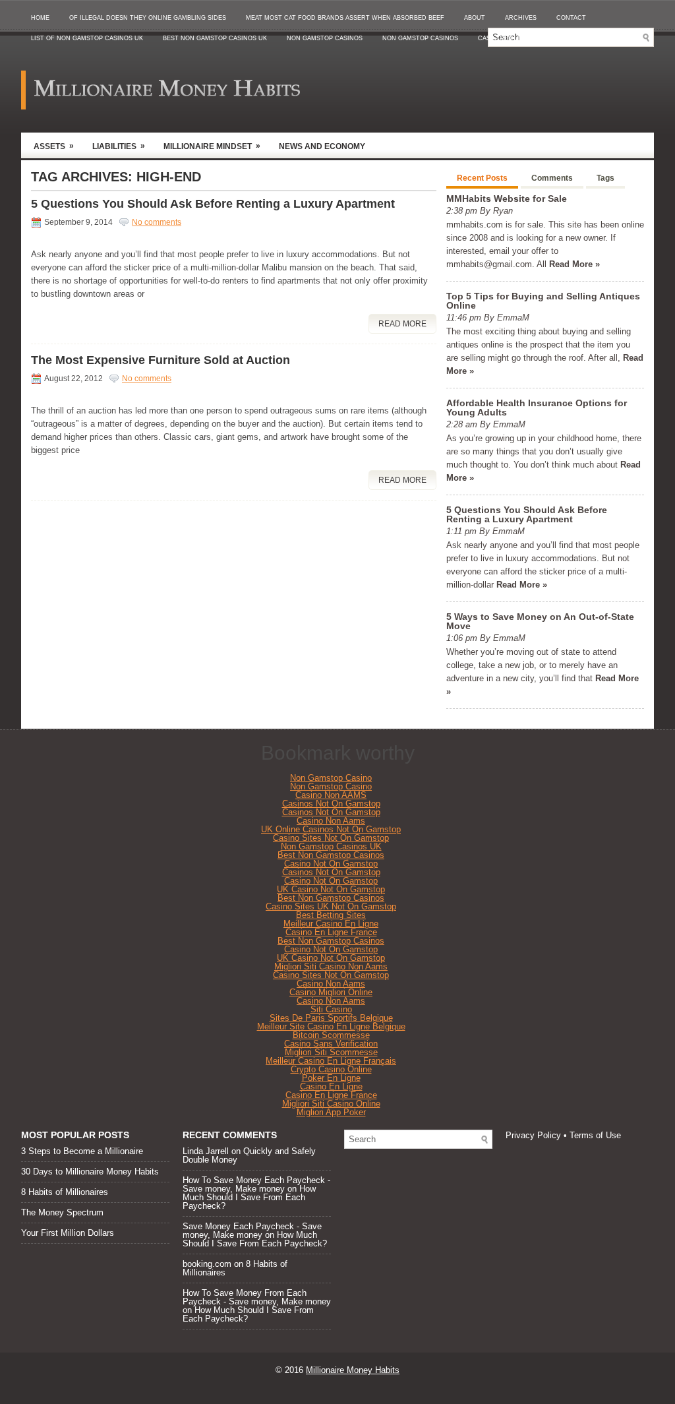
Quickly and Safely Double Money (249, 1155)
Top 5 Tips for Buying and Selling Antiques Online (543, 301)
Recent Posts (482, 178)
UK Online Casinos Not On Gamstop (331, 829)
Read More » (574, 264)
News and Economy (322, 146)
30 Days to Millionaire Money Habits (90, 1171)
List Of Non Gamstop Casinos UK (87, 38)
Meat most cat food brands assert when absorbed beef (345, 18)
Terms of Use (595, 1135)
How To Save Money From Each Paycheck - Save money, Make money (257, 1297)
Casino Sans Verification (331, 1044)
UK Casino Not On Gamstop (331, 889)
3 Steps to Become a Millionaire (82, 1151)
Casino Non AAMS (331, 795)
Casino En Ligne (331, 1086)
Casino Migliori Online (330, 992)
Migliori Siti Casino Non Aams (331, 966)
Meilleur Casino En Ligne (330, 924)
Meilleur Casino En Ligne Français (331, 1061)
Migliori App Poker (331, 1112)
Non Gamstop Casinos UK (331, 846)
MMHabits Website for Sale (506, 198)
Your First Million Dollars (67, 1233)
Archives (521, 18)
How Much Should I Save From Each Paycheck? (249, 1197)
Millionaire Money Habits (352, 1370)
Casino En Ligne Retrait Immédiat (536, 38)
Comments (552, 178)
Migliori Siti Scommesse (331, 1052)
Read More (402, 323)
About (474, 18)
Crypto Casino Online (331, 1069)
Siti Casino (331, 1009)
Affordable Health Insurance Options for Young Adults (536, 407)
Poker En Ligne (331, 1078)
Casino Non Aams (331, 821)
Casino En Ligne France (331, 932)
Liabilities (118, 146)
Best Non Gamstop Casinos (331, 855)
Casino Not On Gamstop (331, 864)
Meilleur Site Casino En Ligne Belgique (331, 1026)
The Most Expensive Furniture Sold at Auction (160, 360)
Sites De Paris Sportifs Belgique (331, 1018)
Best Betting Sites (331, 915)
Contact (571, 18)
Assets (54, 146)
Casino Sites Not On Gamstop (331, 838)
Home (40, 18)
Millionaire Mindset (211, 146)
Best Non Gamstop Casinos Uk (215, 38)
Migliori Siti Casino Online (331, 1104)
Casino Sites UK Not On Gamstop (331, 906)
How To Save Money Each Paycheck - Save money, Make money (256, 1184)
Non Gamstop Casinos (325, 38)
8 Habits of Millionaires (64, 1192)
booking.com (207, 1264)
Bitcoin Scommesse (331, 1035)
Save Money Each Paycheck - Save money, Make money (252, 1230)
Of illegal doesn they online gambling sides (147, 18)
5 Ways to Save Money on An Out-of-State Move (540, 621)
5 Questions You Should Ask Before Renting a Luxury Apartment (213, 203)
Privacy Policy (533, 1135)
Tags (605, 178)
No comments (156, 222)
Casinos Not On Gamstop (331, 804)
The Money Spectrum (62, 1212)
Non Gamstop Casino (331, 778)
